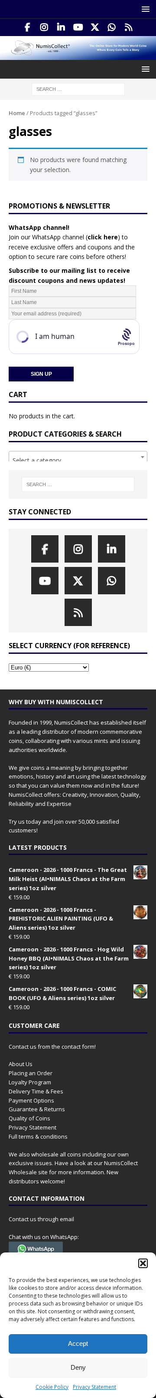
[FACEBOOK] (27, 27)
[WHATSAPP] (112, 27)
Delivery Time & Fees (36, 1091)
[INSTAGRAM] (44, 27)
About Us (20, 1064)
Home (17, 113)
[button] (143, 1263)
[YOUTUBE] (78, 27)
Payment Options (31, 1100)
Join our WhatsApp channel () (64, 237)
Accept (78, 1343)
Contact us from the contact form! (52, 1046)
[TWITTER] (95, 27)
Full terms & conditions (38, 1136)
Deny (78, 1367)
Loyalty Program (30, 1082)
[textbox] (78, 460)
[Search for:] (78, 89)
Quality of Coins (29, 1118)
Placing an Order (30, 1073)
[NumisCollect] (78, 55)
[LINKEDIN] (61, 27)
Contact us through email (41, 1219)
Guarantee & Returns (37, 1109)
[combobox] (78, 457)
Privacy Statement (94, 1387)
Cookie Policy (52, 1387)
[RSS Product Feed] (128, 27)
